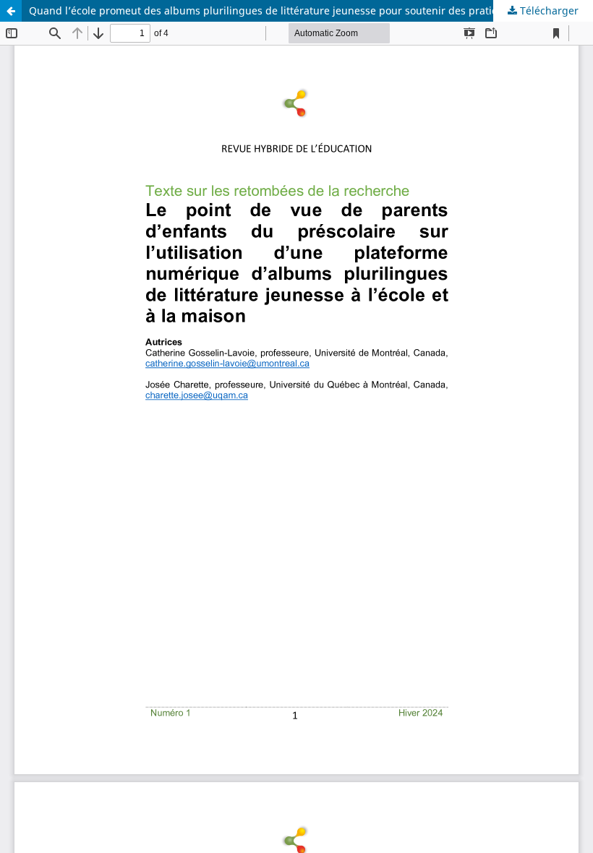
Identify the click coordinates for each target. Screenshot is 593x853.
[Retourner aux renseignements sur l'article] (11, 11)
